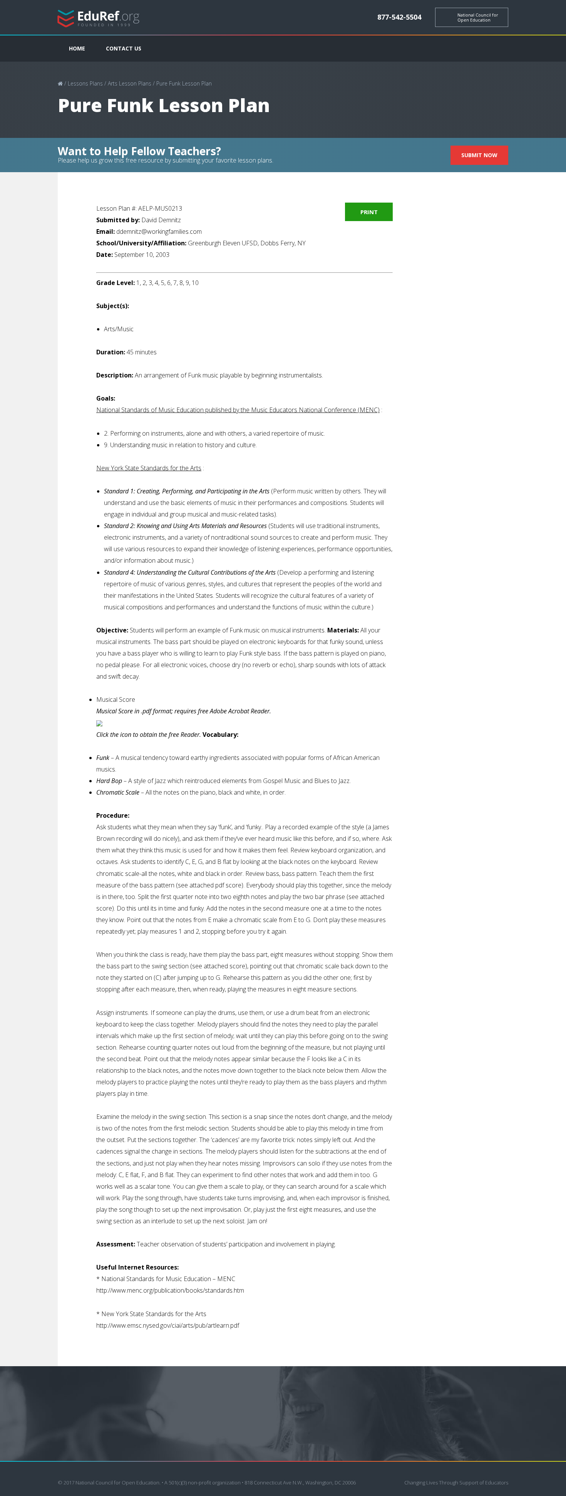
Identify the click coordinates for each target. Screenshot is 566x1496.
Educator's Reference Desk (98, 17)
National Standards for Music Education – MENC (168, 1279)
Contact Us (123, 48)
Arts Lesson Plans (129, 83)
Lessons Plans (85, 83)
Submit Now (479, 155)
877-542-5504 (399, 17)
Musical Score (115, 699)
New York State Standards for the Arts (153, 1314)
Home (77, 48)
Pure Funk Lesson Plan (184, 83)
